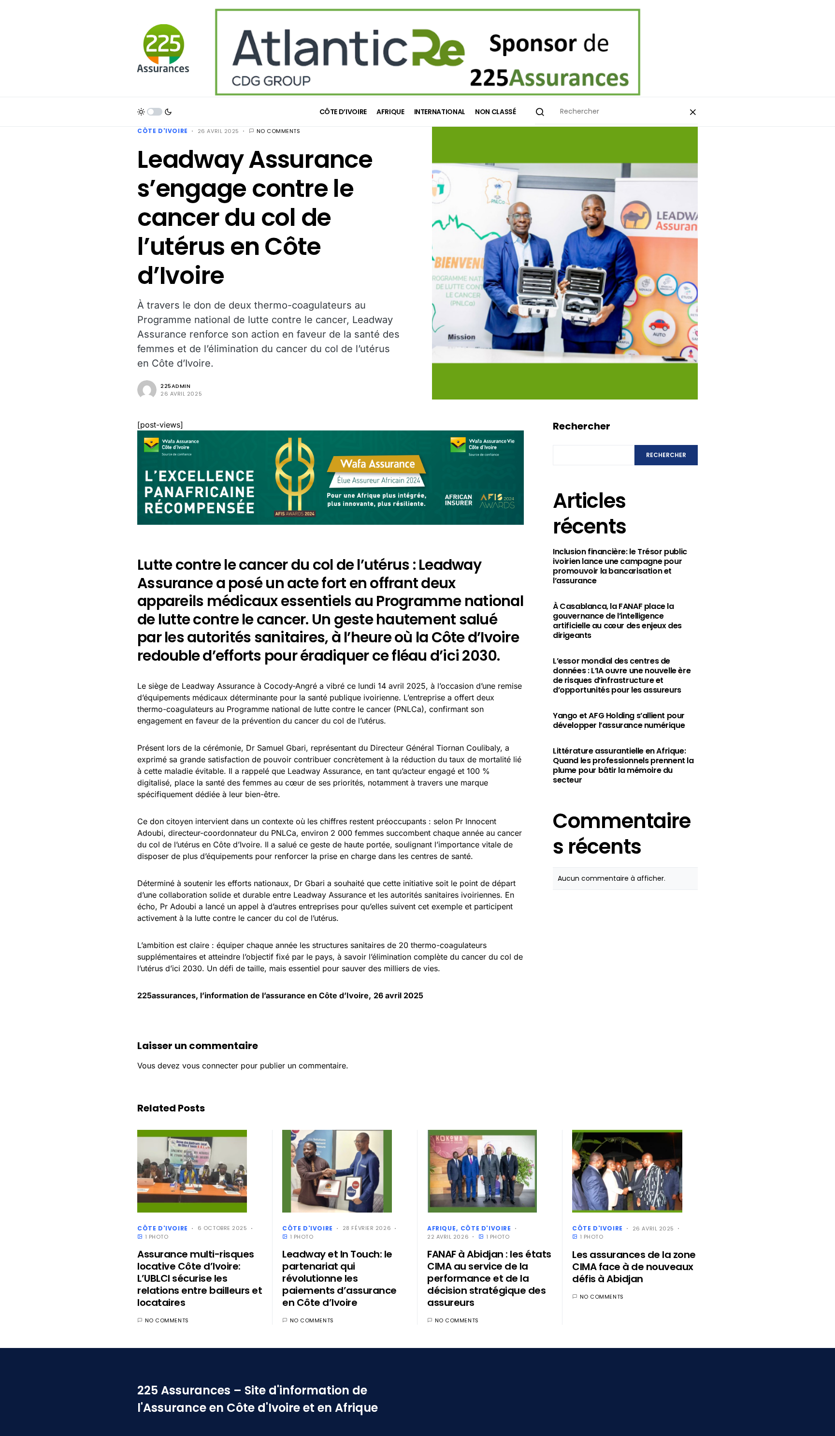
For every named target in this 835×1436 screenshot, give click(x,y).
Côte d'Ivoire (162, 131)
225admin (175, 386)
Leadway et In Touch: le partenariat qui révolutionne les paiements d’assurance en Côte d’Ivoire (339, 1278)
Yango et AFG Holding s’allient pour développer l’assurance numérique (619, 720)
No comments (279, 131)
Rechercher (581, 426)
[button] (154, 111)
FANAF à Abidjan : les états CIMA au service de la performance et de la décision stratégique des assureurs (489, 1278)
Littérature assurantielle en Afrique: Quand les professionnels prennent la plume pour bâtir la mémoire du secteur (623, 765)
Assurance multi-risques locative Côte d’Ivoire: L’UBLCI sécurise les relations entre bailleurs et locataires (199, 1278)
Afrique (441, 1228)
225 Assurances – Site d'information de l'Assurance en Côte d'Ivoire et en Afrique (257, 1399)
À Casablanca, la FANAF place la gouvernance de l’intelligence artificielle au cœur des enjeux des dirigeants (617, 621)
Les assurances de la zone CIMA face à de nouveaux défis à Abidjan (634, 1267)
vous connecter (210, 1065)
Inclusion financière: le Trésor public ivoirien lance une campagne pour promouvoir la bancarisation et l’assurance (620, 566)
